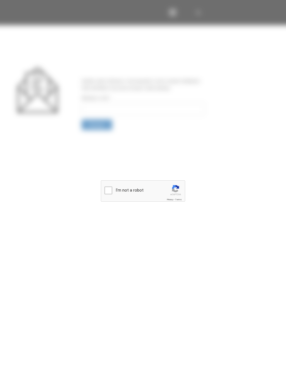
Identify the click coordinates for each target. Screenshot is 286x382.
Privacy (170, 199)
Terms (178, 199)
